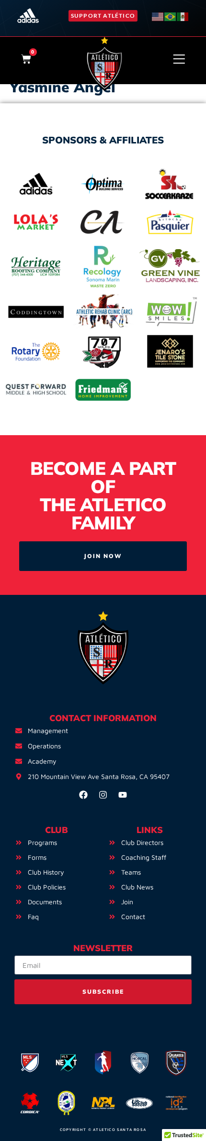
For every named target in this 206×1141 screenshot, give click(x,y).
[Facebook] (83, 794)
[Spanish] (183, 15)
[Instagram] (103, 794)
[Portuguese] (170, 15)
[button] (103, 15)
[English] (158, 15)
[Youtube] (122, 794)
